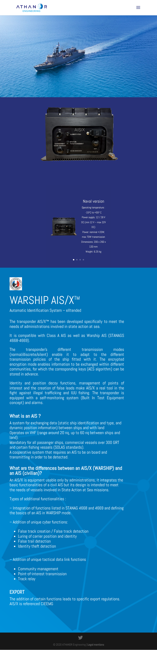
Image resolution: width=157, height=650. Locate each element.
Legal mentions (95, 644)
